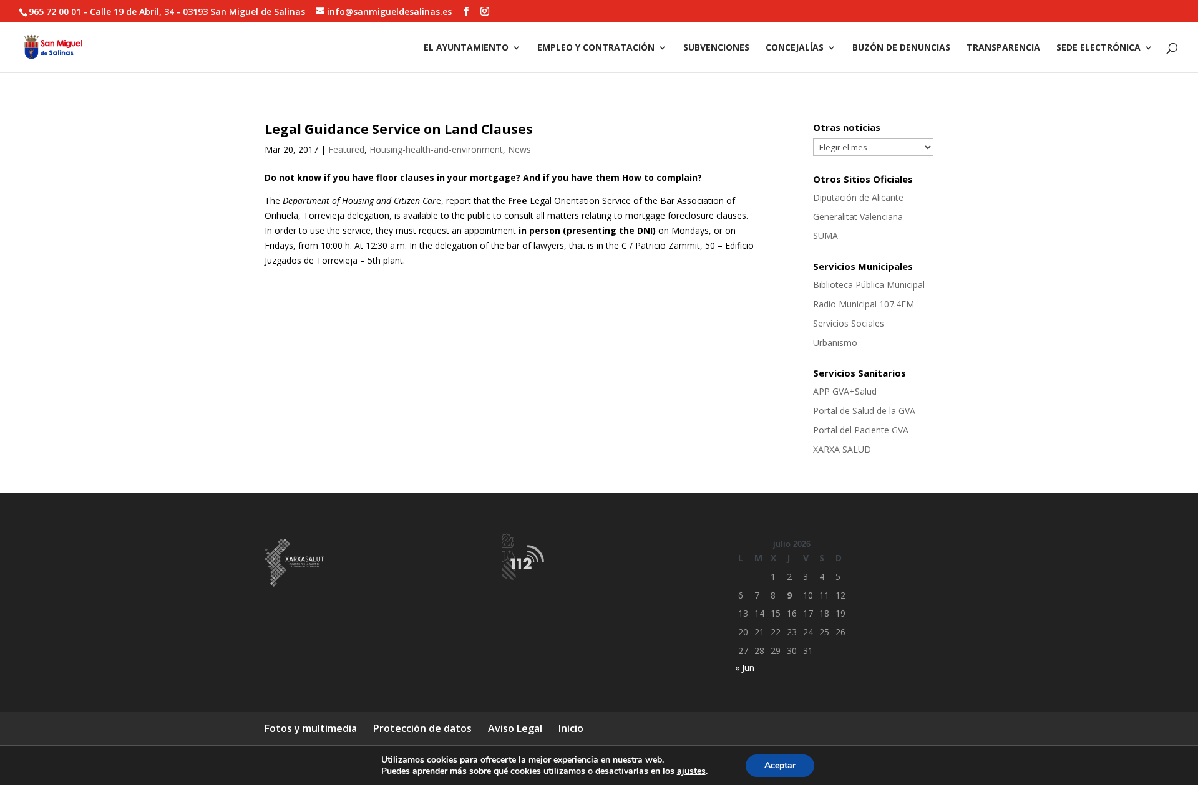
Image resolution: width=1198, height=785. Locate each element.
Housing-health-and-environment (436, 149)
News (519, 149)
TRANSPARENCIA (1003, 48)
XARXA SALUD (842, 449)
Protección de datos (422, 728)
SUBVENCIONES (716, 48)
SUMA (825, 235)
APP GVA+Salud (845, 391)
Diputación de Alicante (858, 197)
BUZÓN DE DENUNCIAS (901, 48)
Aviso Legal (515, 728)
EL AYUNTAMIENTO (466, 48)
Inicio (570, 728)
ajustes (691, 771)
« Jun (744, 667)
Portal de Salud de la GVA (864, 411)
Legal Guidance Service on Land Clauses (399, 129)
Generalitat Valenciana (858, 217)
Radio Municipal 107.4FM (863, 304)
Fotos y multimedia (311, 728)
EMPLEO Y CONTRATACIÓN (596, 48)
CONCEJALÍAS (795, 48)
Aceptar (780, 765)
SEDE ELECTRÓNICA (1098, 48)
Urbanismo (835, 343)
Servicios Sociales (848, 323)
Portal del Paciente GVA (860, 430)
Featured (346, 149)
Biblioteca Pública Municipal (869, 285)
